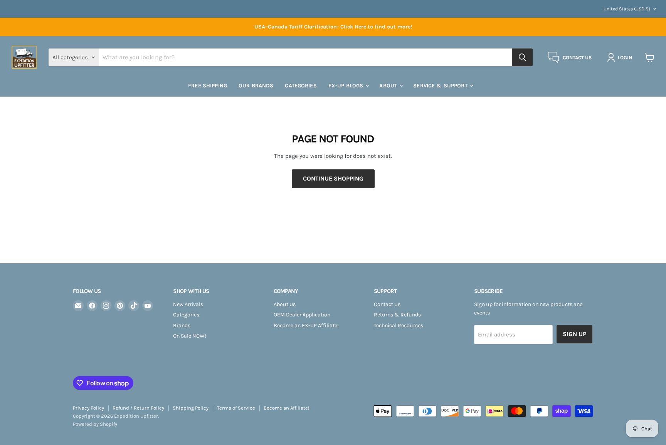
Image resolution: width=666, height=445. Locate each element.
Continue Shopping (333, 178)
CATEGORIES (300, 85)
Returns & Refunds (397, 314)
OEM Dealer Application (302, 314)
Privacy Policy (88, 408)
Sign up (574, 334)
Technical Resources (398, 325)
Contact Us (387, 304)
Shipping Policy (191, 408)
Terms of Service (236, 408)
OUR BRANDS (256, 85)
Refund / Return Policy (138, 408)
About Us (285, 304)
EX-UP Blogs (346, 85)
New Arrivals (188, 304)
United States (627, 9)
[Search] (522, 57)
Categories (186, 314)
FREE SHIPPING (207, 85)
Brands (181, 325)
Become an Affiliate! (286, 408)
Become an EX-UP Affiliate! (306, 325)
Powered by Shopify (95, 424)
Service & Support (441, 85)
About (389, 85)
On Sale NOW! (189, 336)
